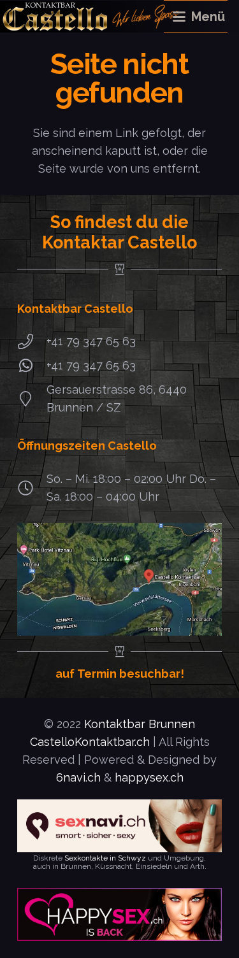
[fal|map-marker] (32, 398)
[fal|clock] (32, 488)
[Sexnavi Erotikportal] (119, 825)
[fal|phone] (32, 341)
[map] (119, 579)
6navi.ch (78, 777)
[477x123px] (119, 914)
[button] (200, 16)
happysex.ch (149, 777)
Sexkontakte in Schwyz (105, 858)
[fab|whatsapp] (32, 365)
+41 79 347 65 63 (91, 341)
